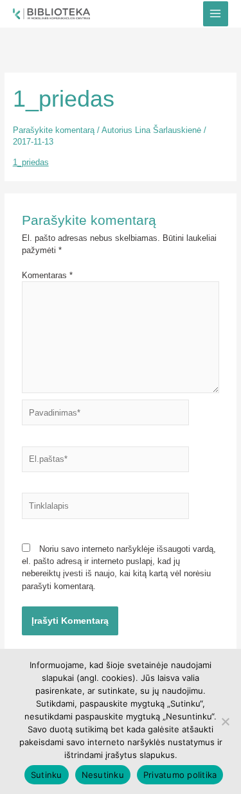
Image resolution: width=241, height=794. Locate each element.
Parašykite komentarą (53, 130)
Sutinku (46, 775)
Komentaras (47, 275)
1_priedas (31, 162)
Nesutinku (103, 775)
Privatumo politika (180, 775)
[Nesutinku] (225, 721)
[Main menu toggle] (215, 13)
